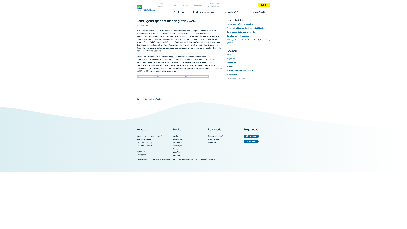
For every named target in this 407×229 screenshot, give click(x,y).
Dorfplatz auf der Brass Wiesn (238, 36)
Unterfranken (177, 142)
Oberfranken (177, 136)
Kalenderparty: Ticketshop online (240, 24)
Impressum (141, 152)
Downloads (198, 5)
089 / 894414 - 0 (146, 146)
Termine (185, 5)
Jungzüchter (232, 74)
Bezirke (148, 99)
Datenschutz (141, 155)
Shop (174, 5)
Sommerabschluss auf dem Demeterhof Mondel (245, 28)
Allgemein (231, 59)
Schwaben (176, 155)
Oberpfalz (176, 152)
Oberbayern (177, 149)
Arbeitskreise (232, 63)
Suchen (264, 5)
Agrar (229, 55)
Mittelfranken (156, 99)
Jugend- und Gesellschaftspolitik (240, 70)
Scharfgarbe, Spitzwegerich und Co (241, 32)
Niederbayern (178, 146)
